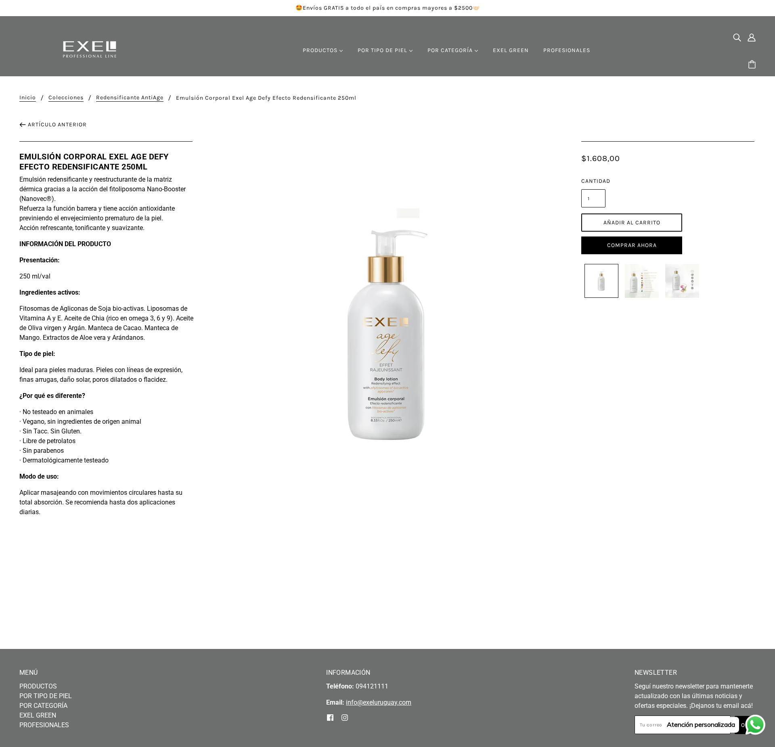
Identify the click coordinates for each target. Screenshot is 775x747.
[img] (737, 37)
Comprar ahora (632, 245)
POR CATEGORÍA (43, 705)
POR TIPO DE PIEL (45, 696)
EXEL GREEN (37, 715)
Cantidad (593, 181)
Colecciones (66, 98)
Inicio (27, 98)
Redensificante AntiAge (129, 98)
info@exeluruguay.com (378, 702)
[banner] (89, 49)
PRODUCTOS (38, 686)
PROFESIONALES (44, 725)
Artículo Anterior (57, 124)
